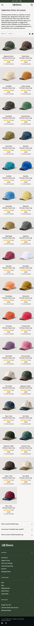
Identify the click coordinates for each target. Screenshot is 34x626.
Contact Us (4, 557)
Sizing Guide (4, 594)
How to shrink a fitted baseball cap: (12, 534)
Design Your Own (6, 605)
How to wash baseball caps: (10, 524)
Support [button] (3, 552)
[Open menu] (3, 5)
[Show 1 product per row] (29, 34)
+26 (15, 64)
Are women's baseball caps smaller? (12, 529)
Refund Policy (5, 591)
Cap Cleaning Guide (7, 566)
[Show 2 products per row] (32, 34)
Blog (2, 585)
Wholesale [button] (4, 599)
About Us (3, 569)
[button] (7, 60)
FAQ (2, 582)
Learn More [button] (5, 577)
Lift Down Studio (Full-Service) (9, 607)
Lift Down (6, 619)
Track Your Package (6, 563)
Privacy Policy (6, 620)
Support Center (5, 560)
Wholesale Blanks (6, 610)
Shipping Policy (5, 588)
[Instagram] (6, 623)
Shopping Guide (5, 571)
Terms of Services (18, 619)
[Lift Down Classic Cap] (8, 45)
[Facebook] (2, 623)
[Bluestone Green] (2, 64)
